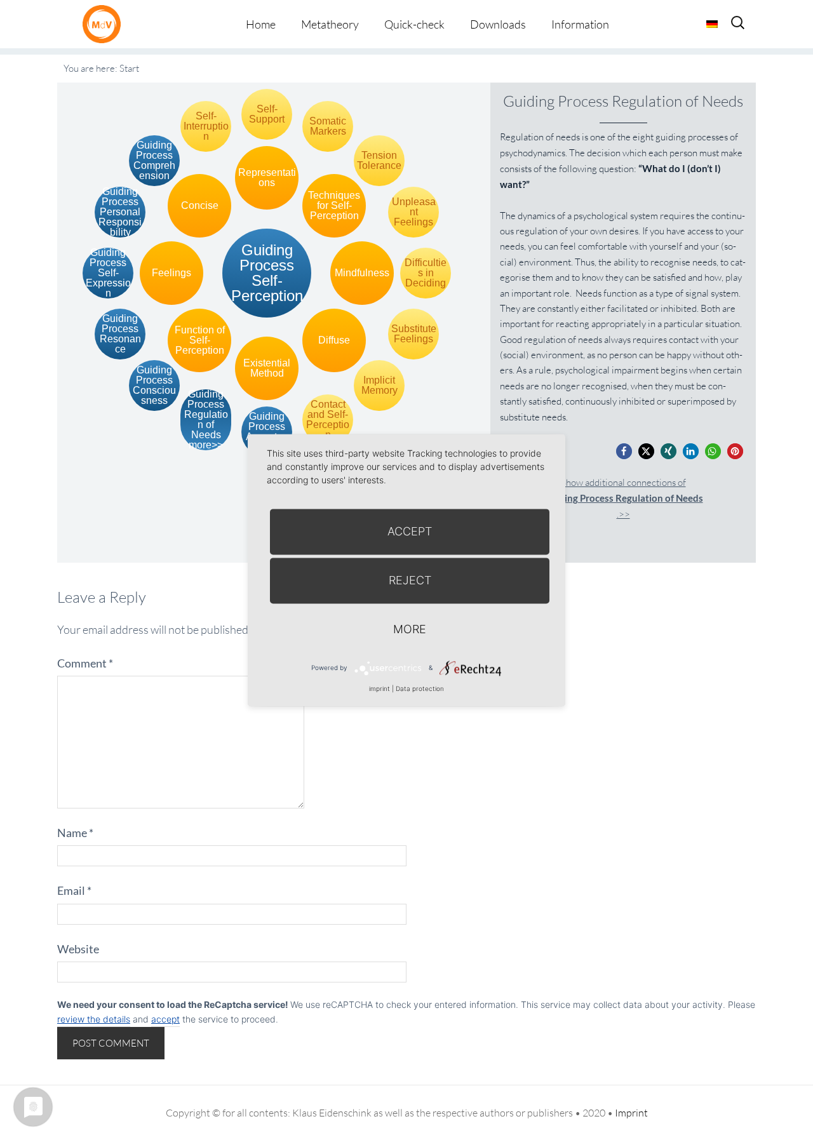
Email (74, 890)
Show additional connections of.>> (623, 498)
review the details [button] (93, 1019)
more (409, 629)
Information (580, 24)
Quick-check (414, 24)
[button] (624, 451)
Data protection (420, 688)
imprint (379, 688)
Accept (409, 531)
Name (75, 833)
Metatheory (330, 24)
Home (261, 24)
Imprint (631, 1112)
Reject (410, 580)
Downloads (498, 24)
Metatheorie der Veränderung (104, 24)
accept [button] (165, 1019)
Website (78, 949)
